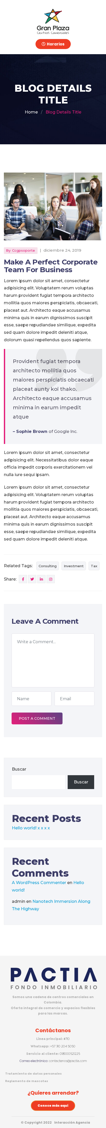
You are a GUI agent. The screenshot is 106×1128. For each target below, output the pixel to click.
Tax (94, 566)
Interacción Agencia (72, 1122)
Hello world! (24, 828)
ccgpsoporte (23, 250)
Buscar (19, 769)
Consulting (48, 566)
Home (31, 112)
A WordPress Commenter (39, 882)
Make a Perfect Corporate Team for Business (51, 266)
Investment (74, 566)
